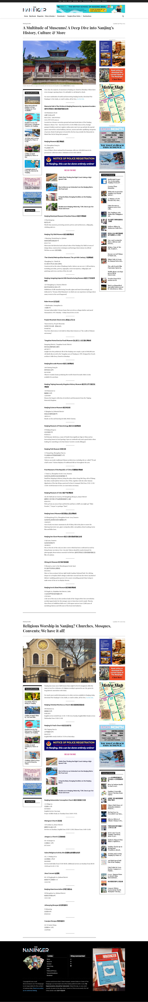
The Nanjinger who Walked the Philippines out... (115, 214)
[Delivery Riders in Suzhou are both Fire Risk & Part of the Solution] (103, 228)
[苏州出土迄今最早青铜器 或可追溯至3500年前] (103, 235)
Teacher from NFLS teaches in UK (114, 279)
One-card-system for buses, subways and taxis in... (115, 241)
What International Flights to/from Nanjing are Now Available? (31, 108)
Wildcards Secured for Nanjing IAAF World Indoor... (115, 193)
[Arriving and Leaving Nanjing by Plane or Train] (32, 133)
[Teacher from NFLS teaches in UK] (103, 280)
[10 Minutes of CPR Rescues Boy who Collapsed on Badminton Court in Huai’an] (103, 200)
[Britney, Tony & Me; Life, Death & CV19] (103, 249)
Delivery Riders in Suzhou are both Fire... (115, 227)
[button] (123, 16)
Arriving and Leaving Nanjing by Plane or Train (32, 139)
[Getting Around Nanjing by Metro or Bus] (32, 148)
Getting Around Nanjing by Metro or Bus (31, 155)
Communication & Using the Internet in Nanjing (31, 170)
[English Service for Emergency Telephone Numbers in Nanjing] (32, 117)
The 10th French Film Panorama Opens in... (115, 267)
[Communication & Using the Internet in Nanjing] (32, 164)
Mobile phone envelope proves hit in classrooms (115, 273)
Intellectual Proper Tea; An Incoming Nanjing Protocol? (114, 180)
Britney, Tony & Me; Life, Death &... (114, 248)
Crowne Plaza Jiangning (112, 187)
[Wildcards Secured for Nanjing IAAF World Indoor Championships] (103, 193)
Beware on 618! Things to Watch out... (115, 255)
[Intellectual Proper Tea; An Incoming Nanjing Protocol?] (103, 181)
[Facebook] (71, 959)
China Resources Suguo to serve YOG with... (114, 207)
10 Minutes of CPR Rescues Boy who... (114, 199)
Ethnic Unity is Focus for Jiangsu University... (115, 260)
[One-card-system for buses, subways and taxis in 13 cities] (103, 242)
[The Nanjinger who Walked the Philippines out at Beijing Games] (103, 214)
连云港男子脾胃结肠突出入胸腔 (115, 220)
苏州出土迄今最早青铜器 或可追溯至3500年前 (115, 234)
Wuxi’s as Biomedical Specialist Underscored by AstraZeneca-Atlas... (115, 287)
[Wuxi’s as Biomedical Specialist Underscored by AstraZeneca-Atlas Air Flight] (103, 287)
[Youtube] (71, 966)
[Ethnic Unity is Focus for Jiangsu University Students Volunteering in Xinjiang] (103, 261)
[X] (71, 964)
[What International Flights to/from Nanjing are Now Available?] (32, 100)
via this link (80, 99)
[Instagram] (71, 961)
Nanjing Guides (27, 23)
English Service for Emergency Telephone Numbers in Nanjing (32, 124)
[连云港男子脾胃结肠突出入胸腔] (103, 221)
